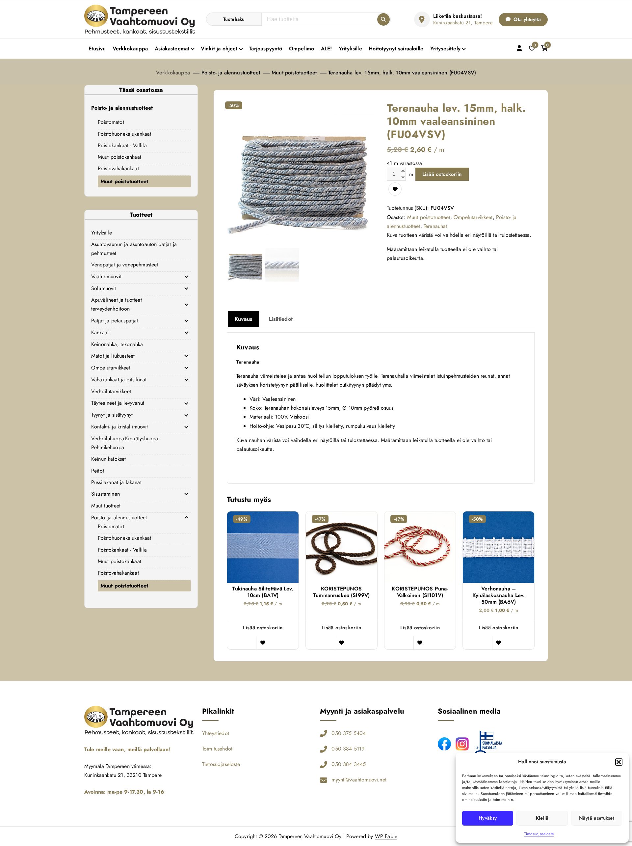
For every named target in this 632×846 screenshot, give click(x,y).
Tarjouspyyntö (265, 48)
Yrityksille (350, 48)
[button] (619, 762)
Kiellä (542, 818)
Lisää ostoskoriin (442, 174)
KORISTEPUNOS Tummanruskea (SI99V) (341, 592)
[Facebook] (444, 743)
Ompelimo (301, 48)
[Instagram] (462, 743)
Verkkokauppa (130, 48)
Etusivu (97, 48)
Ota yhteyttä (526, 19)
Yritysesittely (445, 48)
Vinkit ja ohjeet (219, 48)
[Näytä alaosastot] (186, 276)
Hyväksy (488, 818)
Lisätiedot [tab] (281, 319)
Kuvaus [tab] (243, 319)
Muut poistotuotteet (294, 72)
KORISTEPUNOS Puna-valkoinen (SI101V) (420, 592)
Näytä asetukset (597, 818)
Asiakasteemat (172, 48)
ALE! (326, 48)
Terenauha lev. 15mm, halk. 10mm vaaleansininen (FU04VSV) (402, 72)
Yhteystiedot (215, 733)
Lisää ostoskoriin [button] (262, 627)
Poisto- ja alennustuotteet (230, 72)
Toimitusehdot (217, 748)
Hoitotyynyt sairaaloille (396, 48)
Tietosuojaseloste (539, 834)
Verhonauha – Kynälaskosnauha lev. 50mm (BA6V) (498, 595)
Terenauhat (435, 226)
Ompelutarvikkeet (473, 217)
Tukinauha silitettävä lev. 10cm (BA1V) (262, 592)
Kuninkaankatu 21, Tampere (463, 22)
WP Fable (386, 836)
